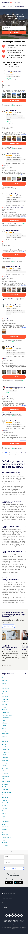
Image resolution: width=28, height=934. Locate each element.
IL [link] (7, 6)
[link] (14, 75)
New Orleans (6, 739)
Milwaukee (5, 845)
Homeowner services (8, 893)
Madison (4, 843)
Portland (4, 795)
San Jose (4, 704)
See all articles (8, 626)
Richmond (5, 835)
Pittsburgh (5, 803)
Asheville (4, 771)
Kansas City (5, 757)
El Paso (4, 819)
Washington (5, 712)
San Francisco (6, 702)
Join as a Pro (17, 2)
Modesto (4, 694)
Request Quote (14, 100)
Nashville (4, 811)
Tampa (4, 726)
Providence (5, 805)
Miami (3, 720)
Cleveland (5, 787)
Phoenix (4, 680)
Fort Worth (5, 821)
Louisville (4, 736)
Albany (4, 765)
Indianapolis (5, 733)
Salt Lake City (6, 829)
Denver (4, 707)
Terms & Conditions (23, 924)
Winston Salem (6, 781)
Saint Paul (5, 755)
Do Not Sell (15, 921)
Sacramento (5, 696)
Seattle (4, 840)
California (10, 921)
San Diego (5, 699)
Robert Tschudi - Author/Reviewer (10, 641)
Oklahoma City (6, 792)
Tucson (4, 683)
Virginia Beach (6, 837)
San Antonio (5, 827)
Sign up (14, 868)
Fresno (4, 686)
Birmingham (5, 678)
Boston (4, 744)
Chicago (4, 731)
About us (4, 907)
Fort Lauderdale (7, 715)
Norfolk (4, 832)
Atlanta (4, 728)
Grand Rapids (6, 749)
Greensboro (5, 776)
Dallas (3, 816)
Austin (4, 813)
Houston (4, 824)
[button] (4, 95)
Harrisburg (5, 797)
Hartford (4, 710)
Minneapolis (5, 752)
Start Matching (14, 32)
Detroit (4, 747)
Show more (23, 91)
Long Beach (5, 688)
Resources (5, 903)
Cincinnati (5, 784)
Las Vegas (5, 763)
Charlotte (5, 773)
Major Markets (8, 673)
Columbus (5, 789)
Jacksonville (5, 718)
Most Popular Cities (7, 852)
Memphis (4, 808)
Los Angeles (5, 691)
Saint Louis (5, 760)
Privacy (5, 921)
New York (5, 768)
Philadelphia (5, 800)
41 (21, 452)
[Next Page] (25, 452)
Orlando (4, 723)
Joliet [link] (10, 6)
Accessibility (21, 921)
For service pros (7, 898)
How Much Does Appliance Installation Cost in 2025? (9, 647)
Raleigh (4, 779)
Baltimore (5, 741)
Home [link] (3, 6)
